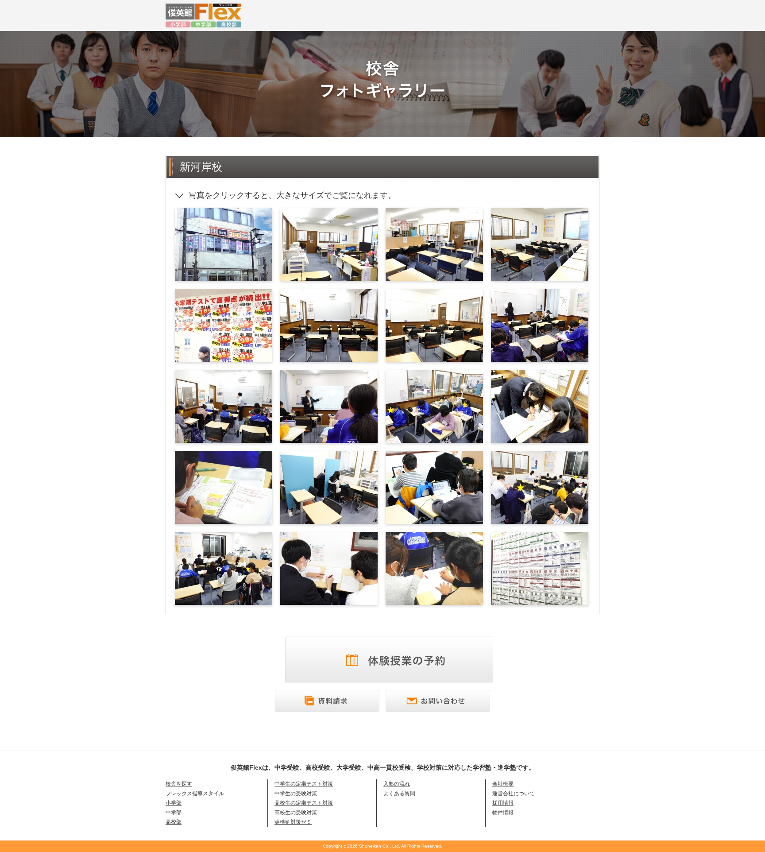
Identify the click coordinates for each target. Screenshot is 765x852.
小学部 (174, 803)
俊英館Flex (298, 15)
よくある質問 (399, 793)
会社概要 (503, 784)
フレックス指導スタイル (195, 793)
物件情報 (503, 812)
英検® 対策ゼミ (293, 822)
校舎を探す (179, 784)
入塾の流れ (396, 784)
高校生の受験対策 (295, 812)
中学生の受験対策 (295, 793)
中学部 (174, 812)
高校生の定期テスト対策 (303, 803)
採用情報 (503, 803)
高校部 (174, 822)
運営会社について (513, 793)
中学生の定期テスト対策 (303, 784)
